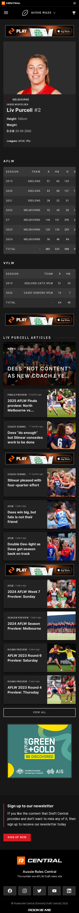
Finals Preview (17, 395)
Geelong (34, 181)
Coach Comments (18, 427)
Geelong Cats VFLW (38, 283)
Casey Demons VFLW (38, 292)
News (12, 349)
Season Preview (18, 618)
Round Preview (17, 649)
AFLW (11, 506)
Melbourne (21, 99)
